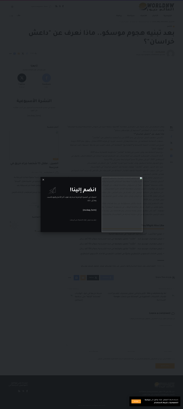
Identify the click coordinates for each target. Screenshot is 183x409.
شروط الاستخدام (161, 403)
